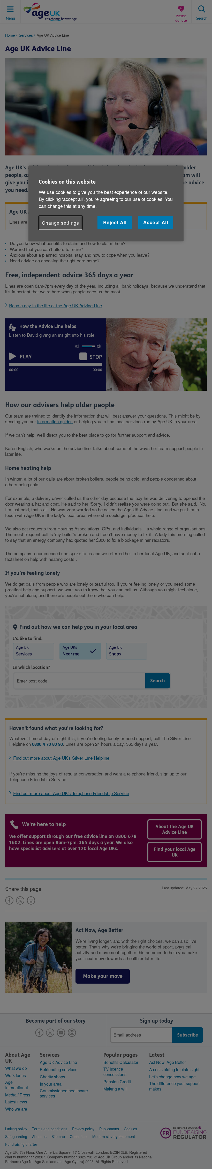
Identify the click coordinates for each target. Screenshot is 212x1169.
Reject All (115, 222)
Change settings (60, 222)
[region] (106, 203)
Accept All (155, 222)
